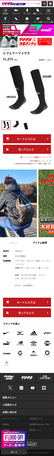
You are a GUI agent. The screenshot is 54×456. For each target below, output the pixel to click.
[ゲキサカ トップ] (27, 379)
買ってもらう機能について (34, 157)
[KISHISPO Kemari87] (27, 445)
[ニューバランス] (20, 343)
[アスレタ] (47, 343)
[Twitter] (10, 389)
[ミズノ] (20, 333)
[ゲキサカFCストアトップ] (9, 379)
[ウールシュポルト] (33, 353)
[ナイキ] (6, 333)
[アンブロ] (33, 343)
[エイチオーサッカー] (6, 363)
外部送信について (36, 418)
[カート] (50, 3)
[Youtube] (32, 389)
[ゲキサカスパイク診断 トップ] (45, 379)
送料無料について (39, 161)
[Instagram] (21, 389)
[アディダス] (33, 333)
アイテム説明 (40, 242)
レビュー (14, 242)
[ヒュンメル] (6, 353)
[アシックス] (47, 333)
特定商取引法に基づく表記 (39, 424)
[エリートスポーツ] (47, 353)
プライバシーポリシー (10, 418)
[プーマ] (6, 343)
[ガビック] (20, 353)
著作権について (35, 430)
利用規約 (5, 424)
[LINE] (44, 389)
